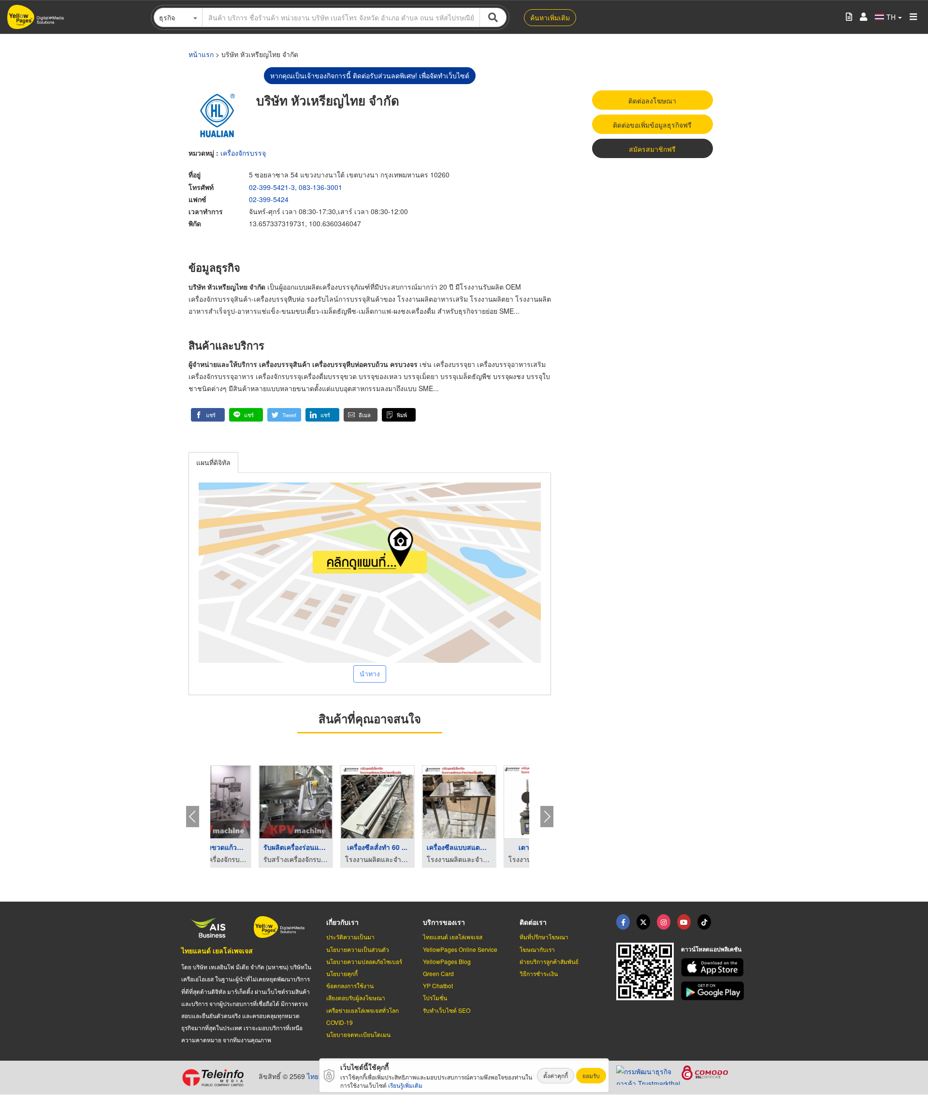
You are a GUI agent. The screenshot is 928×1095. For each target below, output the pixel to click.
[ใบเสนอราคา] (849, 17)
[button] (208, 415)
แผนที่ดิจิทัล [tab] (213, 462)
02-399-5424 (269, 199)
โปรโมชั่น (435, 997)
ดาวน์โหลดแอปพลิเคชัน (711, 949)
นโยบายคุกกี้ (342, 973)
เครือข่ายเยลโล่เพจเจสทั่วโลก (362, 1010)
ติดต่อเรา (533, 922)
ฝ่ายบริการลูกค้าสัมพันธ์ (549, 961)
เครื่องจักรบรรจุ (243, 153)
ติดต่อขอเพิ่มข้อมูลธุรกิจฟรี (652, 125)
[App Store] (714, 967)
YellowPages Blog (447, 961)
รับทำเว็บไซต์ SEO (446, 1010)
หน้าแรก (201, 54)
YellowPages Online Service (460, 949)
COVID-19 (339, 1022)
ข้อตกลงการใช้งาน (350, 985)
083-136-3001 (320, 187)
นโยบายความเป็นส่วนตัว (357, 949)
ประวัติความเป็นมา (350, 937)
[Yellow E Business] (623, 922)
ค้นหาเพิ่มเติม (550, 17)
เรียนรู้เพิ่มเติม (405, 1085)
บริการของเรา (444, 922)
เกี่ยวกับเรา (342, 922)
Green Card (438, 973)
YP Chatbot (438, 985)
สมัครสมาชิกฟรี (652, 149)
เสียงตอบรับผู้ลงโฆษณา (355, 997)
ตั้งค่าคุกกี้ (555, 1075)
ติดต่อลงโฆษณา (652, 100)
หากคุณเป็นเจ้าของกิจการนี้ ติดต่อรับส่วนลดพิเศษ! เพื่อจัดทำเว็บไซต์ (369, 75)
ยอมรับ (591, 1075)
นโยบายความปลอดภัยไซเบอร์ (364, 961)
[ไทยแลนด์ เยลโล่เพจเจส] (643, 922)
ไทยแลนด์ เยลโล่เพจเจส (217, 950)
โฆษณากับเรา (537, 949)
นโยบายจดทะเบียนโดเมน (358, 1034)
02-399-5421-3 (272, 187)
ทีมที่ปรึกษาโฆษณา (544, 937)
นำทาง (370, 673)
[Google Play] (714, 990)
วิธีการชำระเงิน (539, 973)
